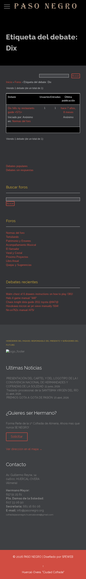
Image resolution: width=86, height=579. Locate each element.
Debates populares (17, 166)
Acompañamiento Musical (21, 244)
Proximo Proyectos (17, 256)
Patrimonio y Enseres (18, 240)
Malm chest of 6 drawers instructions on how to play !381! (39, 294)
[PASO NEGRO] (46, 5)
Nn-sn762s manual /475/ (20, 310)
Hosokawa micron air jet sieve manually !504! (32, 306)
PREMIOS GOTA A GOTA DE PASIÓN (29, 397)
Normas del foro (21, 121)
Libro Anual (12, 260)
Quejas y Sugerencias (19, 264)
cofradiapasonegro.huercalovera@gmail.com (29, 514)
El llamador (12, 248)
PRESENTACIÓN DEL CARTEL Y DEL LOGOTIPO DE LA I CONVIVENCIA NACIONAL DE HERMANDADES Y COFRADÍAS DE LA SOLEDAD (42, 382)
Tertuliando (12, 236)
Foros (18, 82)
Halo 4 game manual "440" (21, 298)
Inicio (9, 82)
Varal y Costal (14, 252)
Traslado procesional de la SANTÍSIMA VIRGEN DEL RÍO (42, 390)
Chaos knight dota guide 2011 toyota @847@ (32, 302)
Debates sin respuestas (19, 170)
